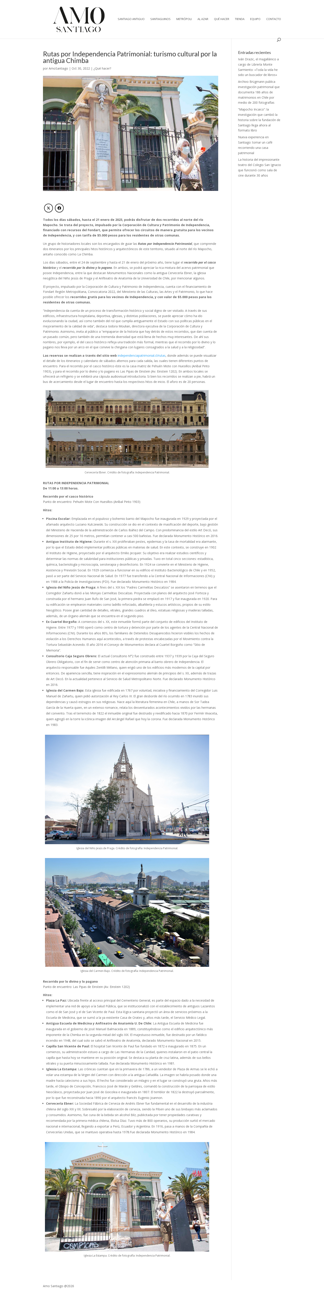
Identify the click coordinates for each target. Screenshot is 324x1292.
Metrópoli (184, 19)
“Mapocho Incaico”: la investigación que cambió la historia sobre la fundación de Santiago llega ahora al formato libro (259, 119)
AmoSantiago (58, 68)
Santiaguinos (160, 19)
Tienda (239, 19)
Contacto (273, 19)
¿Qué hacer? (102, 68)
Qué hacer (221, 19)
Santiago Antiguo (131, 19)
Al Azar (202, 19)
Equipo (255, 19)
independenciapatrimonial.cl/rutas (142, 355)
